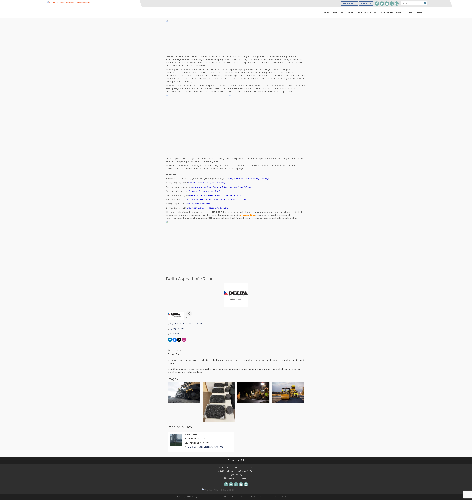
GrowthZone (259, 497)
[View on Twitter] (179, 341)
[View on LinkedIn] (170, 341)
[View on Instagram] (184, 341)
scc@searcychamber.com (237, 478)
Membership (338, 13)
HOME (326, 13)
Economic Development (392, 13)
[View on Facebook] (174, 341)
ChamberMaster (281, 497)
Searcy (420, 13)
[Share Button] (189, 313)
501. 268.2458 (237, 475)
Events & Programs (367, 13)
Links (409, 13)
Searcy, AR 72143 (237, 471)
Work (350, 13)
